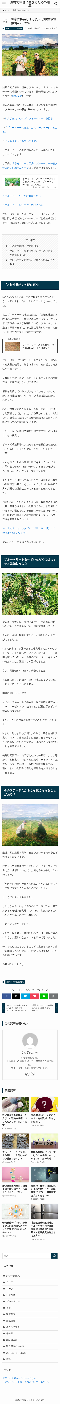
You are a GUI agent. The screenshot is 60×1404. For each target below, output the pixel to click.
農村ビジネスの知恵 (14, 28)
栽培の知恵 (11, 1340)
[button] (6, 996)
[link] (27, 1074)
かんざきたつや (30, 1052)
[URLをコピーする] (53, 996)
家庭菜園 (10, 1314)
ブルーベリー (13, 1301)
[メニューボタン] (4, 4)
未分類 (9, 1333)
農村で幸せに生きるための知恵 (30, 4)
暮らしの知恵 (13, 1327)
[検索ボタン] (56, 4)
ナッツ (9, 1282)
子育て (9, 1308)
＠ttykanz (17, 96)
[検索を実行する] (54, 1256)
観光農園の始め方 (15, 1346)
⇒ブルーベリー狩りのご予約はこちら (22, 205)
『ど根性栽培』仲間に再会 (24, 245)
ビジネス (10, 1295)
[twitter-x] (33, 1074)
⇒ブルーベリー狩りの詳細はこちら (21, 195)
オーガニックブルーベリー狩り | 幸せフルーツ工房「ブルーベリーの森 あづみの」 (38, 181)
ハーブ (9, 1288)
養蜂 (8, 1359)
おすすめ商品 (13, 1276)
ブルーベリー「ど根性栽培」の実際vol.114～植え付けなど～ (38, 346)
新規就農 (10, 1321)
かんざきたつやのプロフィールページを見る (29, 118)
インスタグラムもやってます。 (21, 141)
